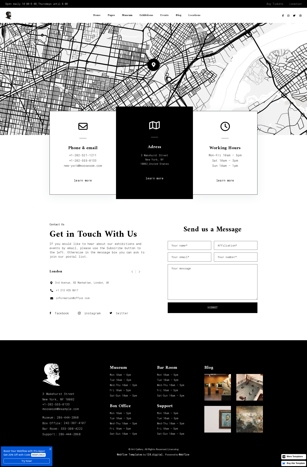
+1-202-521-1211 (83, 155)
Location (296, 4)
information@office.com (73, 298)
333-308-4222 (72, 428)
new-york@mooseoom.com (83, 165)
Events (164, 15)
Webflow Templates (129, 454)
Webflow (184, 454)
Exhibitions (146, 15)
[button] (111, 15)
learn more (83, 180)
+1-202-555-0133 (83, 160)
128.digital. (155, 454)
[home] (8, 15)
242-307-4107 (75, 423)
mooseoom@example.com (60, 409)
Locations (194, 15)
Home (97, 15)
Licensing (173, 449)
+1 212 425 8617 (67, 290)
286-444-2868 (68, 417)
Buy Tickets (275, 4)
